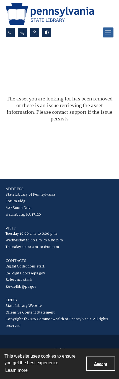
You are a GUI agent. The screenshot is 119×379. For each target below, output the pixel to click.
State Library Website (24, 306)
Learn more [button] (16, 370)
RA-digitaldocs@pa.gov (25, 273)
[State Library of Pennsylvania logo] (50, 14)
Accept (100, 364)
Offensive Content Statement (30, 312)
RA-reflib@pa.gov (21, 287)
